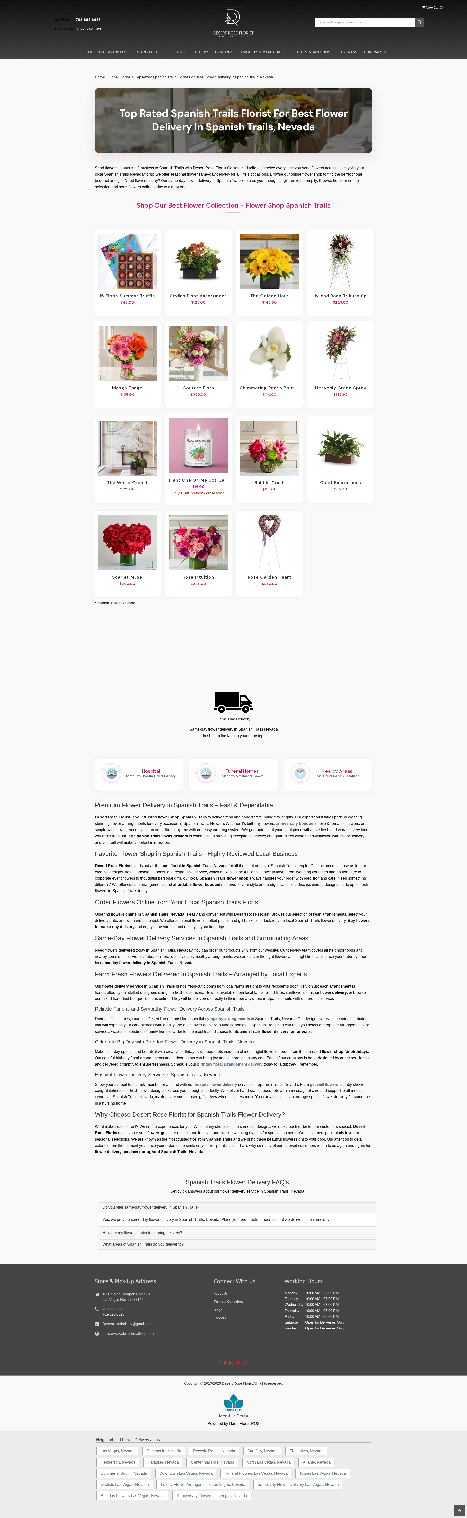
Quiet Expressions (340, 482)
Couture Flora (198, 388)
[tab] (237, 1208)
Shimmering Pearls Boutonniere (269, 388)
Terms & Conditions (228, 1301)
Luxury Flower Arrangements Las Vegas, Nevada (203, 1484)
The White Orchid (127, 482)
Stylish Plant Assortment (198, 296)
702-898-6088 (88, 20)
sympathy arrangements (227, 1019)
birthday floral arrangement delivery (230, 1064)
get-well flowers (324, 1084)
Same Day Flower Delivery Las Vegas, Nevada (298, 1484)
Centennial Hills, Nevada (212, 1462)
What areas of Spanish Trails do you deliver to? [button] (143, 1244)
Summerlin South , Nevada (124, 1473)
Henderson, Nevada (118, 1462)
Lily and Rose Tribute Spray (340, 296)
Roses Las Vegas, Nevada (323, 1473)
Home (100, 77)
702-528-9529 (88, 29)
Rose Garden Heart (269, 577)
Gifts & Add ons (313, 51)
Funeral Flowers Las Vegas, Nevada (256, 1473)
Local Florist (120, 77)
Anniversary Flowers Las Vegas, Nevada (212, 1496)
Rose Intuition (198, 577)
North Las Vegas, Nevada (268, 1462)
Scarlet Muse (127, 577)
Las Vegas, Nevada (118, 1451)
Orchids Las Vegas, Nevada (125, 1484)
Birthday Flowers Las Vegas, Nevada (133, 1496)
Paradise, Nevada (163, 1462)
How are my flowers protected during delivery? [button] (142, 1233)
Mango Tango (127, 388)
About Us (221, 1293)
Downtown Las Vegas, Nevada (186, 1473)
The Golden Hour (269, 296)
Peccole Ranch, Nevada (214, 1451)
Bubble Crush (269, 482)
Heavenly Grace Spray (340, 388)
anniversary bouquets (296, 823)
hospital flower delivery (216, 1084)
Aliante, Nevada (317, 1462)
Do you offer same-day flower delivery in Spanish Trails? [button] (150, 1207)
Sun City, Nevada (262, 1451)
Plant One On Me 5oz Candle (198, 480)
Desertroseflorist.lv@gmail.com (127, 1324)
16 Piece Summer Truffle (127, 296)
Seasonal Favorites (106, 51)
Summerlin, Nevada (164, 1451)
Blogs (218, 1310)
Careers (220, 1318)
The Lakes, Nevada (306, 1451)
